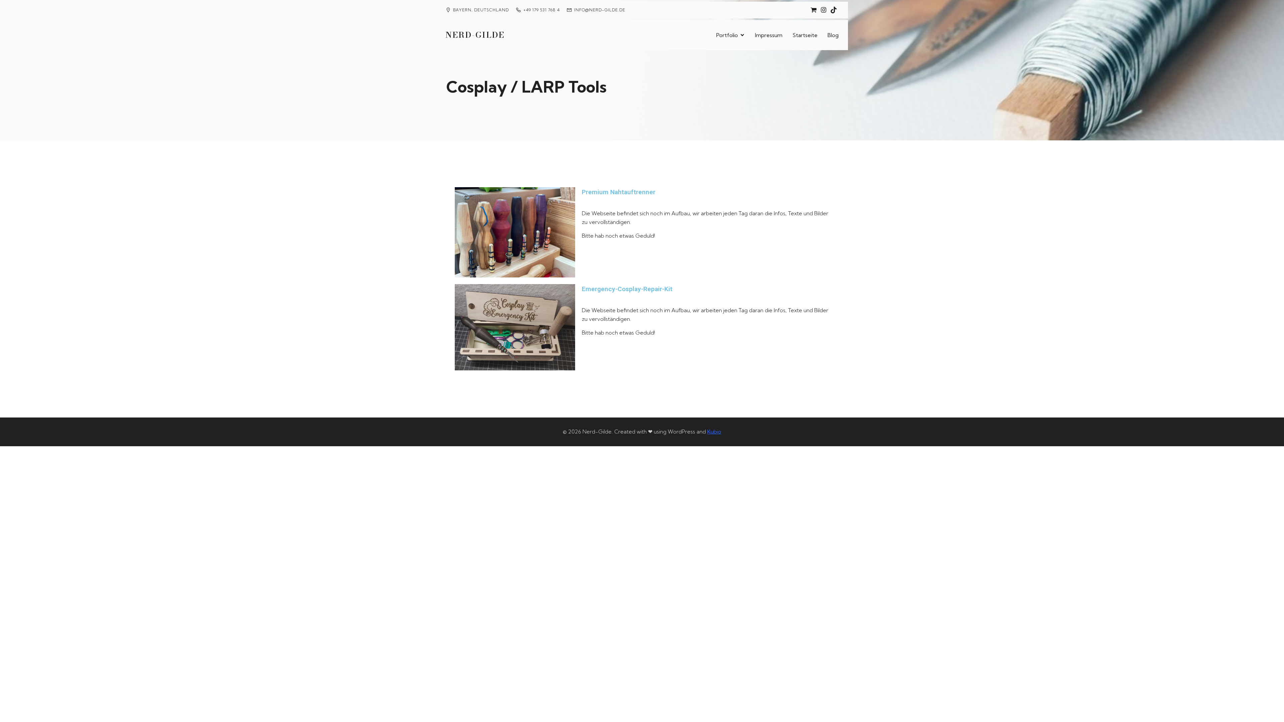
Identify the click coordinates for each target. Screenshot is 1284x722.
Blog (833, 35)
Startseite (805, 35)
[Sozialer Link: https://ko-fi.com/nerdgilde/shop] (814, 10)
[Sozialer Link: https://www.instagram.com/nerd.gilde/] (824, 10)
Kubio (714, 431)
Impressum (768, 35)
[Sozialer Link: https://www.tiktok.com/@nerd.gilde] (834, 10)
